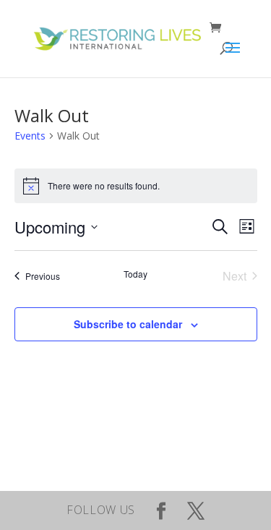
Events (30, 135)
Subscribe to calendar (128, 324)
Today (135, 274)
